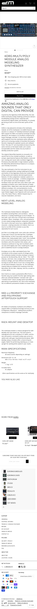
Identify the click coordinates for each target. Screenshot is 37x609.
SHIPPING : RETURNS (7, 521)
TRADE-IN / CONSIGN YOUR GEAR (11, 524)
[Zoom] (34, 45)
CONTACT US (5, 534)
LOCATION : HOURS (7, 558)
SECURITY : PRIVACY (7, 541)
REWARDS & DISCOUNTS (8, 546)
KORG (15, 417)
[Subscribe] (27, 461)
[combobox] (18, 8)
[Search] (33, 8)
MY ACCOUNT (5, 529)
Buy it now (20, 96)
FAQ (3, 548)
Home (6, 52)
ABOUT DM (5, 555)
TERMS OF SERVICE (7, 531)
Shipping (7, 87)
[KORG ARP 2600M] (12, 432)
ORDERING (5, 519)
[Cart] (30, 3)
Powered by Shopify (15, 605)
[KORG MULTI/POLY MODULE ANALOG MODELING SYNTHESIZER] (12, 397)
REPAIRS (4, 526)
